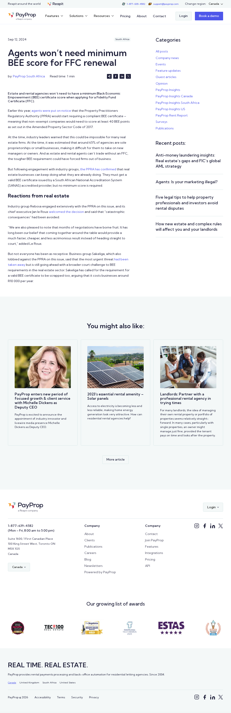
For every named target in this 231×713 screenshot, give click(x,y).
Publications (165, 128)
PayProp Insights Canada (174, 96)
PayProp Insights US (170, 109)
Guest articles (166, 77)
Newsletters (93, 566)
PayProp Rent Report (172, 115)
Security (77, 697)
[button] (216, 4)
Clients (89, 540)
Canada (12, 682)
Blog (87, 559)
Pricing (125, 16)
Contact (159, 16)
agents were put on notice (51, 111)
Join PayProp (154, 540)
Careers (90, 553)
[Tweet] (128, 76)
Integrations (154, 553)
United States (68, 682)
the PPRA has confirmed (98, 169)
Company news (167, 58)
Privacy (94, 697)
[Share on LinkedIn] (122, 76)
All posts (162, 51)
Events (161, 64)
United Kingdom (29, 682)
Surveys (161, 122)
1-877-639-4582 (20, 526)
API (147, 566)
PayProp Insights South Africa (177, 103)
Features (151, 546)
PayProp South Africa (29, 76)
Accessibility (43, 697)
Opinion (162, 83)
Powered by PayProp (100, 572)
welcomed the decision (66, 212)
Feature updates (168, 71)
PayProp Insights (168, 90)
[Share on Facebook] (115, 76)
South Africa (49, 682)
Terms (61, 697)
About (142, 16)
